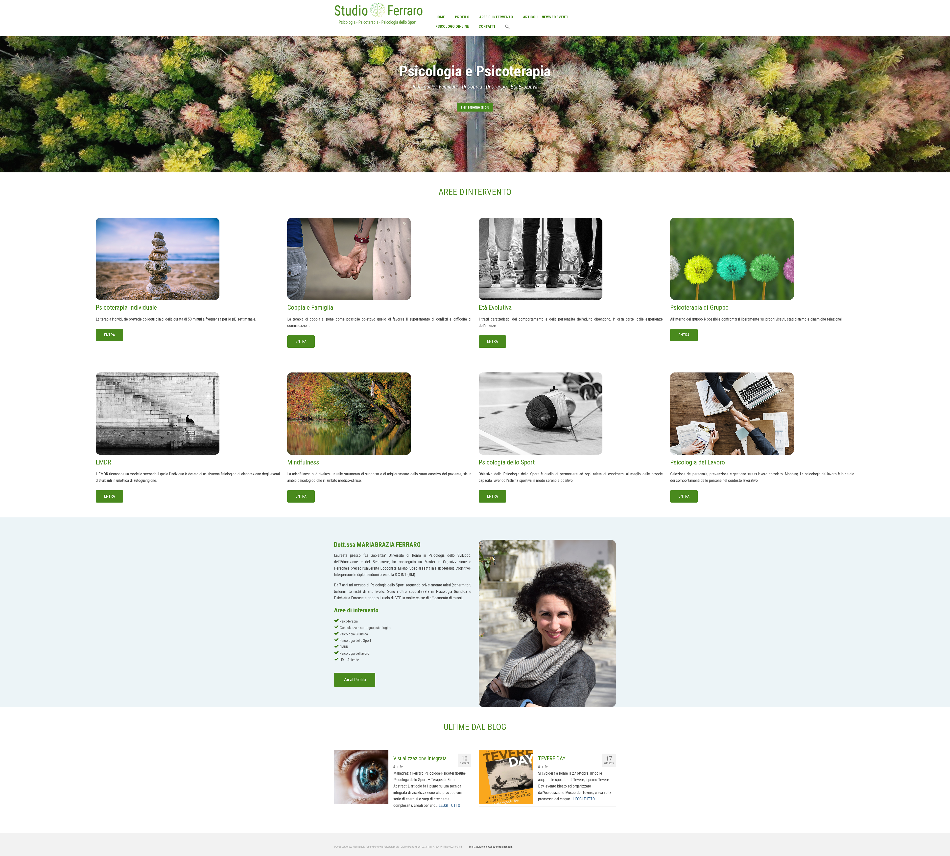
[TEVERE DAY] (506, 777)
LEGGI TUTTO (449, 805)
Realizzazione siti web (491, 846)
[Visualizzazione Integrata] (361, 777)
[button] (507, 27)
